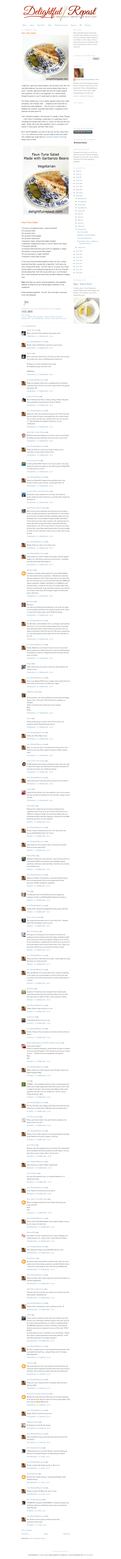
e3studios (88, 1555)
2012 (78, 266)
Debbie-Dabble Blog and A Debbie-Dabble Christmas (44, 1043)
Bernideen (30, 601)
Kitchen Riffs (31, 1232)
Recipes (73, 25)
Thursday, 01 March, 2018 (39, 1357)
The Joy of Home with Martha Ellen (38, 491)
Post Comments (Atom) (37, 1538)
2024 (78, 177)
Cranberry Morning (33, 396)
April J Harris (31, 806)
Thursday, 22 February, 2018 (40, 336)
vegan (47, 318)
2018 (78, 196)
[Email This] (22, 311)
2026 (78, 171)
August (80, 211)
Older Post (66, 1534)
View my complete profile (83, 96)
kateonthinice (31, 1258)
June (79, 217)
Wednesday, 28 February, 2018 (41, 1227)
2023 (78, 180)
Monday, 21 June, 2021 (37, 1525)
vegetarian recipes (58, 318)
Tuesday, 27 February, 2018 (39, 1213)
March (80, 226)
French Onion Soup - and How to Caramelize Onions (87, 242)
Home (24, 25)
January (80, 247)
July (79, 214)
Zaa (28, 1081)
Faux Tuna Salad (29, 32)
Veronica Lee (31, 1017)
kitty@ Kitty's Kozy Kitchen (36, 432)
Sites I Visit (41, 25)
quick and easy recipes (53, 316)
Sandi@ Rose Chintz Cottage (36, 508)
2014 (78, 260)
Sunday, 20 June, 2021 (36, 1511)
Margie (29, 663)
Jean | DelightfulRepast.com (36, 341)
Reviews (88, 25)
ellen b (29, 718)
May (79, 220)
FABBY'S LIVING (32, 692)
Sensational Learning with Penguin (38, 1394)
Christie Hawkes (32, 1173)
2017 (78, 251)
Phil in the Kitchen (33, 931)
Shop (50, 25)
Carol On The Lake (33, 1117)
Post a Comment (27, 1530)
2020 (78, 189)
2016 (78, 254)
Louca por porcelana (33, 460)
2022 (78, 183)
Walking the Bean (32, 1422)
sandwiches (26, 318)
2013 (78, 263)
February (81, 229)
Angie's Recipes (32, 330)
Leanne (29, 789)
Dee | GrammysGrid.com (34, 1448)
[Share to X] (27, 311)
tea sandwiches (38, 318)
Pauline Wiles (31, 855)
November (81, 201)
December (81, 198)
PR (81, 25)
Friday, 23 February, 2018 (38, 822)
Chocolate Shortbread (84, 238)
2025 (78, 174)
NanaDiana (30, 988)
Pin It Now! (26, 315)
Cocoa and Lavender (33, 917)
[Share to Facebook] (29, 311)
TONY (29, 1315)
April (80, 223)
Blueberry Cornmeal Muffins (86, 235)
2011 (78, 269)
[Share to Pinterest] (31, 311)
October (80, 205)
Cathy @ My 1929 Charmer (36, 761)
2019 (78, 193)
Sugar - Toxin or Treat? (82, 284)
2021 (78, 186)
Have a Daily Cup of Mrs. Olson (37, 1199)
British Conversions (61, 25)
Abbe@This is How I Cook (35, 1289)
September (81, 208)
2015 (78, 257)
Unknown (30, 1363)
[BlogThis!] (25, 311)
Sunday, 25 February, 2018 (39, 1023)
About (32, 25)
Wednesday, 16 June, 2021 (38, 1457)
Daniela (29, 353)
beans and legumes (35, 316)
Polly (28, 891)
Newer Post (25, 1534)
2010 (78, 273)
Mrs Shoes (30, 570)
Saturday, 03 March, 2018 (38, 1428)
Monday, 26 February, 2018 (39, 1156)
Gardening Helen (32, 1474)
